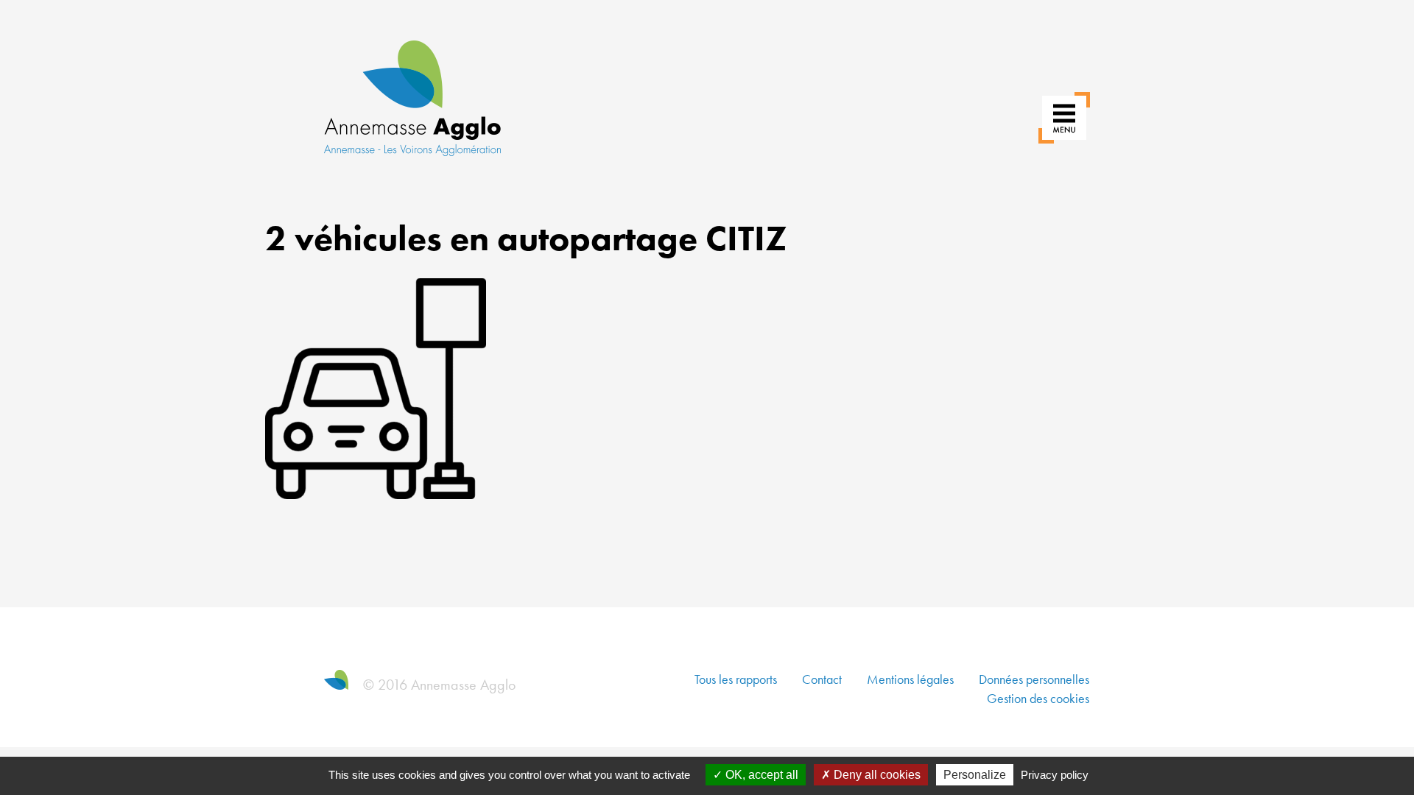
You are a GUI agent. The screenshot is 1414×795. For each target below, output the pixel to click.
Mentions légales (910, 679)
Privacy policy (1054, 774)
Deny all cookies (876, 774)
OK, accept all (760, 774)
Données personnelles (1034, 679)
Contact (822, 679)
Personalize (974, 774)
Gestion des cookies (1038, 698)
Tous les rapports (735, 679)
